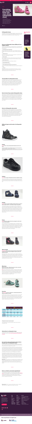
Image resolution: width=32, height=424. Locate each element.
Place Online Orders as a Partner (17, 403)
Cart (11, 397)
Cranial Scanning (23, 402)
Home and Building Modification (25, 399)
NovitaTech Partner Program (18, 404)
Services (22, 395)
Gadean (3, 177)
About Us (17, 396)
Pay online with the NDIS (18, 397)
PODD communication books (24, 396)
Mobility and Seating (23, 403)
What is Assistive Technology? (18, 398)
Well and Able (4, 250)
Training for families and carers (24, 404)
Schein (3, 145)
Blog (12, 395)
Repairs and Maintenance (24, 400)
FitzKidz (3, 203)
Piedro (3, 221)
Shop (12, 396)
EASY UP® (4, 292)
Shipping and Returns (12, 399)
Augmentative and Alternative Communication (24, 397)
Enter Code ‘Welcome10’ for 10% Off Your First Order (16, 0)
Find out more (4, 404)
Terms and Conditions (12, 401)
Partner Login (18, 401)
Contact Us (17, 399)
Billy (2, 269)
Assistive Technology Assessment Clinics (25, 398)
